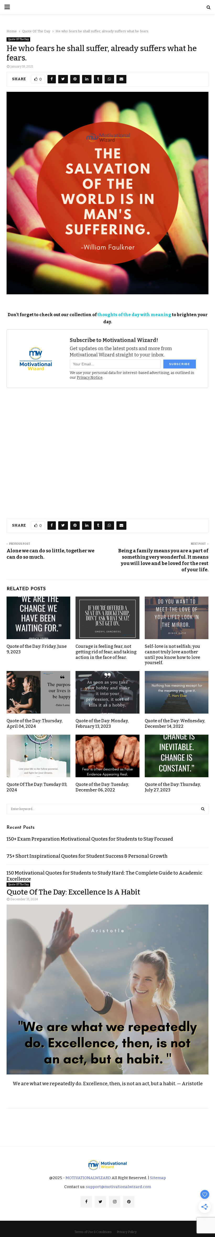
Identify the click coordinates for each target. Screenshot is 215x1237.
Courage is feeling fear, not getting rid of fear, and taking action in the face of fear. (106, 652)
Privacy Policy (127, 1232)
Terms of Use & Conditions (93, 1232)
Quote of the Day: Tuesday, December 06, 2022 (102, 787)
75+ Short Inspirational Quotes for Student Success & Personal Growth (87, 856)
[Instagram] (114, 1202)
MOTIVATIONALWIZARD (88, 1177)
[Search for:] (107, 808)
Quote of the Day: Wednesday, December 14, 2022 (175, 723)
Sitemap (158, 1177)
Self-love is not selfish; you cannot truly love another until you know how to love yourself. (172, 654)
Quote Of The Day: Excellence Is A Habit (73, 892)
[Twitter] (100, 1202)
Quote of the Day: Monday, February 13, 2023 (102, 723)
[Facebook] (86, 1202)
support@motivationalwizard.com (118, 1186)
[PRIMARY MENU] (7, 7)
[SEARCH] (202, 809)
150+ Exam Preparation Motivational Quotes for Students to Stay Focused (90, 839)
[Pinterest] (129, 1202)
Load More (107, 1123)
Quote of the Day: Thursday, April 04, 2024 (34, 723)
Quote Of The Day (18, 39)
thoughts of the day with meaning (134, 314)
